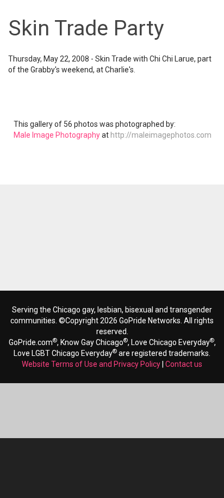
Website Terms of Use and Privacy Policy (91, 364)
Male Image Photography (57, 135)
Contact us (183, 364)
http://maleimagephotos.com (160, 135)
